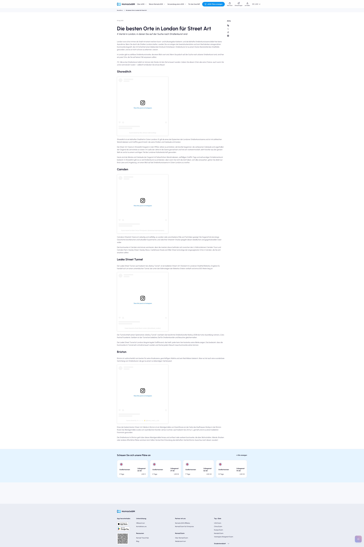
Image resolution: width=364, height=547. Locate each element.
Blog (137, 541)
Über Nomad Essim (181, 538)
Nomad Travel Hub (142, 538)
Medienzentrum (180, 541)
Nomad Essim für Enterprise (184, 526)
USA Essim (217, 523)
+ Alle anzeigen (241, 455)
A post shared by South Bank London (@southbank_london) (143, 328)
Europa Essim (218, 530)
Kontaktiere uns (141, 526)
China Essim (218, 526)
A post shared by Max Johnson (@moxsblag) (142, 133)
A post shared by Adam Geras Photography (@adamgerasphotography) (142, 230)
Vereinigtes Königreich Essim (223, 537)
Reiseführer (120, 10)
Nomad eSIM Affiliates (182, 523)
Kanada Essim (218, 533)
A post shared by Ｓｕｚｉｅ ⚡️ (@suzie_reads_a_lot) (142, 420)
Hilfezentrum (140, 523)
